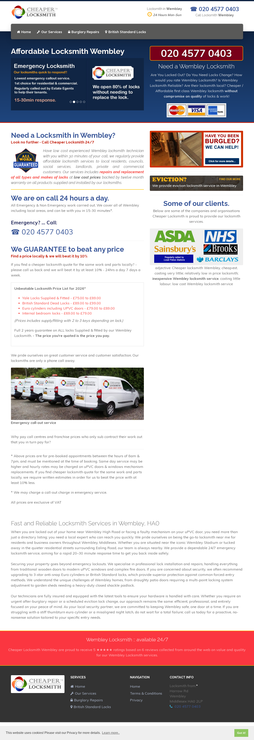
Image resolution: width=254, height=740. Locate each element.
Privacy (136, 700)
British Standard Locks (127, 32)
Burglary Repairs (85, 32)
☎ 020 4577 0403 (214, 8)
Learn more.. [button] (111, 732)
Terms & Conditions (146, 693)
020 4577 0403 (196, 53)
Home (26, 32)
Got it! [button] (241, 732)
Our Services (51, 32)
